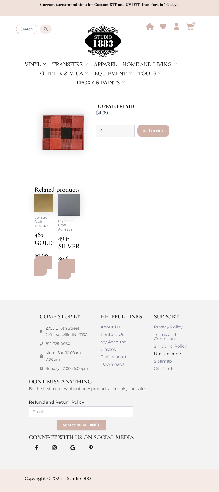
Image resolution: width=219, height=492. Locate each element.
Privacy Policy (168, 327)
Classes (108, 349)
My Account (113, 341)
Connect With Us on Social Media (81, 437)
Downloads (112, 364)
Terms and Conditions (165, 336)
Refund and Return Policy (56, 402)
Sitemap (163, 361)
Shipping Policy (170, 346)
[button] (36, 64)
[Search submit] (46, 29)
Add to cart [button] (43, 265)
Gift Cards (164, 368)
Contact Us (112, 334)
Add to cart (153, 130)
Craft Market (113, 356)
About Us (110, 327)
